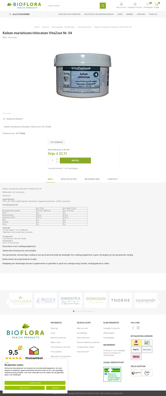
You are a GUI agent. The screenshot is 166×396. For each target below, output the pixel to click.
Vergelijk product (14, 119)
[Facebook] (133, 328)
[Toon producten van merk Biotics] (45, 300)
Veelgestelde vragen (85, 347)
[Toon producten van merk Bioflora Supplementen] (20, 300)
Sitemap (54, 328)
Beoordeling (92, 179)
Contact (113, 179)
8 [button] (88, 311)
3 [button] (78, 311)
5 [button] (82, 311)
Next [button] (157, 302)
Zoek (103, 6)
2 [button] (76, 311)
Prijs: (52, 154)
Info (50, 179)
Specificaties (69, 179)
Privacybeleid (56, 352)
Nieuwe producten (58, 337)
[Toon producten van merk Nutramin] (146, 300)
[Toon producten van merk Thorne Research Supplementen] (121, 300)
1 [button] (73, 311)
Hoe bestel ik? (83, 352)
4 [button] (80, 311)
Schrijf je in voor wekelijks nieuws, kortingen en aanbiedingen (114, 352)
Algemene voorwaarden (61, 356)
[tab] (50, 179)
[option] (20, 300)
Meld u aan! (55, 342)
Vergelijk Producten (134, 7)
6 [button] (84, 311)
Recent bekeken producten (88, 342)
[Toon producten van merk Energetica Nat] (71, 300)
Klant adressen (83, 337)
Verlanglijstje (108, 337)
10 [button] (92, 311)
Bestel (75, 160)
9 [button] (90, 311)
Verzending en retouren (61, 347)
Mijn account (121, 7)
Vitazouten (12, 37)
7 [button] (86, 311)
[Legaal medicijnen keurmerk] (112, 381)
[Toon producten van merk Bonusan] (96, 300)
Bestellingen (82, 333)
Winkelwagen (108, 333)
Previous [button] (8, 302)
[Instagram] (138, 328)
